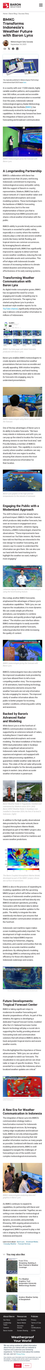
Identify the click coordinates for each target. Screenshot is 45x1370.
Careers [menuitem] (6, 1328)
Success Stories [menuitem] (20, 1327)
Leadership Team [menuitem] (7, 1324)
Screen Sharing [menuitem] (22, 1331)
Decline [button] (27, 1365)
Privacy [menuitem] (33, 1320)
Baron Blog (13, 14)
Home (5, 14)
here (24, 82)
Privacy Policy (20, 1354)
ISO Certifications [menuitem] (36, 1327)
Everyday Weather (10, 1244)
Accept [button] (18, 1365)
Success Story (24, 14)
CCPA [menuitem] (33, 1331)
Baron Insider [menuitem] (8, 1331)
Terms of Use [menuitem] (36, 1323)
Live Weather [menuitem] (21, 1320)
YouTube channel (10, 309)
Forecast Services (24, 1244)
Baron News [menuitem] (21, 1323)
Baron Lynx (20, 1242)
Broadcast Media (32, 1242)
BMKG (28, 107)
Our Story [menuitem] (6, 1320)
